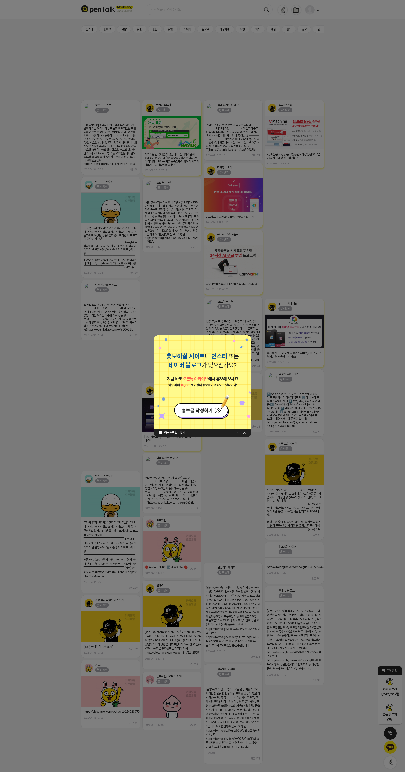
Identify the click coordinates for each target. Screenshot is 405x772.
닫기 (239, 433)
